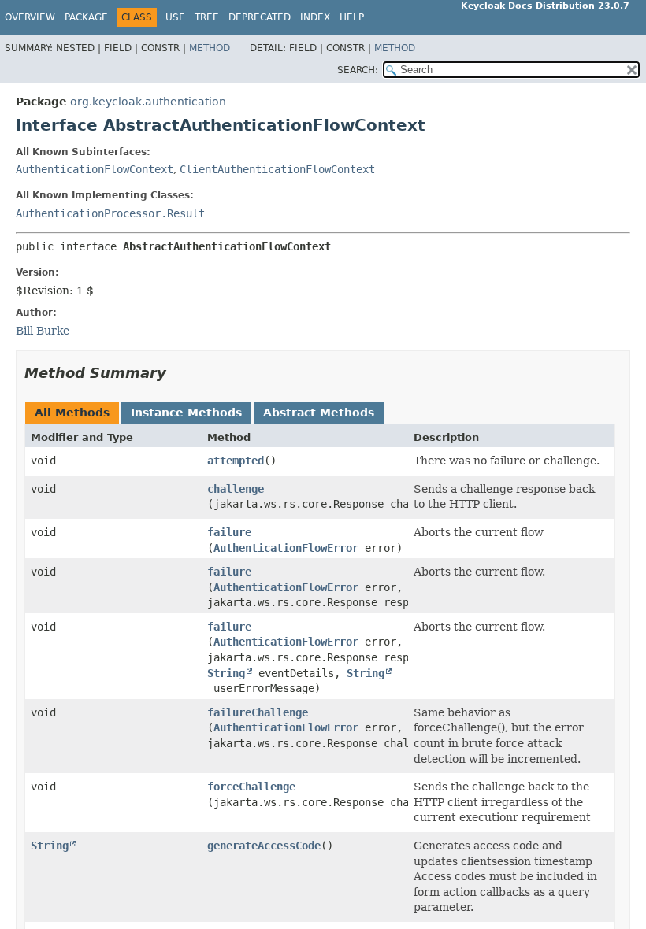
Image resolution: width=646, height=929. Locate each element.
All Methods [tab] (72, 412)
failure (229, 532)
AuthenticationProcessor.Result (110, 213)
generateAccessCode (264, 845)
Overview (30, 17)
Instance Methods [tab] (186, 412)
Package (86, 17)
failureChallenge (257, 712)
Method (209, 48)
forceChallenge (251, 786)
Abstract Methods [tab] (318, 412)
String (226, 673)
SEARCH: (357, 70)
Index (315, 17)
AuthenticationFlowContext (94, 169)
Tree (207, 17)
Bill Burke (42, 330)
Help (352, 17)
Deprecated (259, 17)
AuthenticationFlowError (285, 548)
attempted (235, 460)
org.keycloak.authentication (148, 101)
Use (175, 17)
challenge (235, 489)
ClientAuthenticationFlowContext (277, 169)
